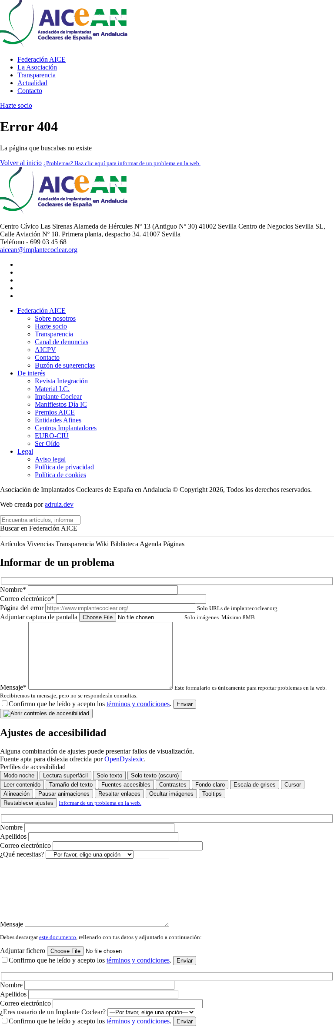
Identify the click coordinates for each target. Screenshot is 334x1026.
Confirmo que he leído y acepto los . (90, 703)
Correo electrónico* (28, 598)
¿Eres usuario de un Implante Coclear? (53, 1012)
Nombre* (14, 589)
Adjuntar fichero (23, 950)
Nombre (12, 827)
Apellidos (14, 836)
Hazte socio (16, 105)
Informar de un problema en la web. (100, 803)
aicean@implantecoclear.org (38, 249)
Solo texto (109, 775)
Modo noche (18, 775)
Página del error (138, 607)
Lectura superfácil (65, 775)
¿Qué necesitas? (23, 854)
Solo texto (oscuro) (155, 775)
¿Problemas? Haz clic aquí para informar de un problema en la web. (121, 163)
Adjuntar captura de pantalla (128, 617)
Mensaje (12, 924)
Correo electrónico (26, 845)
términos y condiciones (138, 703)
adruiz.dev (59, 504)
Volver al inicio (21, 162)
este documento (57, 937)
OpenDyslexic (124, 759)
